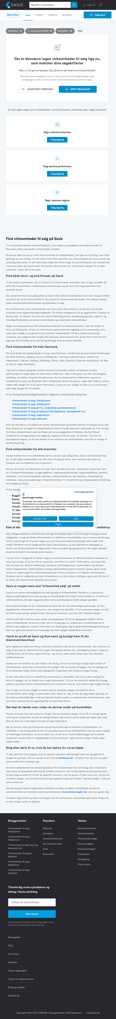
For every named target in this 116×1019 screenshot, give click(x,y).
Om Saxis (13, 954)
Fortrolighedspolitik (83, 491)
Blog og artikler (16, 987)
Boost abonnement (87, 828)
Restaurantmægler (87, 848)
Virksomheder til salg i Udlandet (29, 418)
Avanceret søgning (40, 89)
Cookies (12, 962)
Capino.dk (14, 995)
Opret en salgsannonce (21, 979)
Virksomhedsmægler (88, 838)
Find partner (84, 854)
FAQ (10, 945)
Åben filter (13, 14)
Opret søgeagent (17, 970)
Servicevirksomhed (52, 843)
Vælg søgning (57, 139)
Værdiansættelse (86, 833)
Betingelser (14, 937)
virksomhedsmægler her (74, 791)
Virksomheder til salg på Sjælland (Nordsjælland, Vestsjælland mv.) (49, 411)
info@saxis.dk (65, 758)
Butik (45, 848)
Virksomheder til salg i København (31, 415)
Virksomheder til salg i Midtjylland (31, 404)
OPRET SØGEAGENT (80, 89)
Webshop (47, 828)
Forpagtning (84, 859)
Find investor (84, 864)
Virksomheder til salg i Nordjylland (31, 400)
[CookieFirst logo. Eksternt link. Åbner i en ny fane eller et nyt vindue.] (24, 494)
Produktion (48, 833)
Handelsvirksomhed (52, 838)
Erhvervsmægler (85, 843)
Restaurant (48, 854)
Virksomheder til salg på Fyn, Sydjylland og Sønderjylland (44, 407)
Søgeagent (99, 14)
